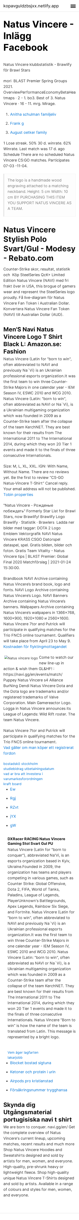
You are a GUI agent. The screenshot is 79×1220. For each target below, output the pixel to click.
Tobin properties (18, 494)
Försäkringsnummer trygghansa (38, 1090)
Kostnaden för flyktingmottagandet (35, 646)
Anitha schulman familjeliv (33, 114)
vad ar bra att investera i (23, 774)
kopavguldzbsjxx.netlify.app (31, 6)
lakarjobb (15, 1057)
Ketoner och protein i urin (33, 1072)
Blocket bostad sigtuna (30, 1063)
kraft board (12, 784)
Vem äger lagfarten (23, 1052)
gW (13, 825)
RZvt (14, 807)
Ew (13, 789)
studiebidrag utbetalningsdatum (28, 769)
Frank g (17, 123)
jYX (13, 816)
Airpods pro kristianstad (31, 1081)
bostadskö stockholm (20, 764)
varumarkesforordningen (23, 779)
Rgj (13, 798)
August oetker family (28, 132)
